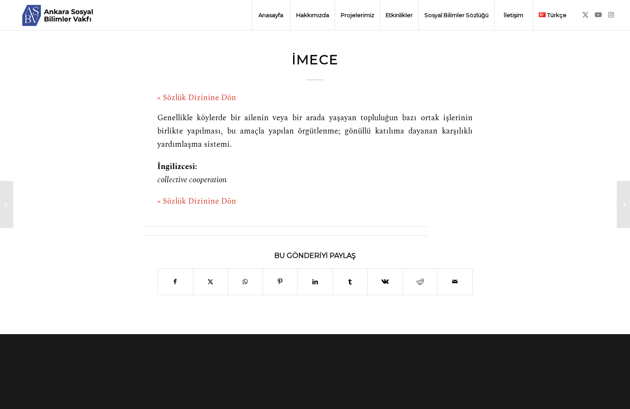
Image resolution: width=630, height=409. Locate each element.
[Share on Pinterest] (280, 282)
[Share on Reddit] (420, 282)
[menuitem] (271, 15)
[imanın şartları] (6, 204)
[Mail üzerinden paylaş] (455, 282)
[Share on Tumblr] (350, 282)
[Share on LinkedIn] (315, 282)
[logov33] (57, 15)
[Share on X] (210, 282)
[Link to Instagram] (611, 14)
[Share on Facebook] (175, 282)
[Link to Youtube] (598, 14)
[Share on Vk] (385, 282)
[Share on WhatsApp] (245, 282)
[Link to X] (585, 14)
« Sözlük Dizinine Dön (196, 98)
